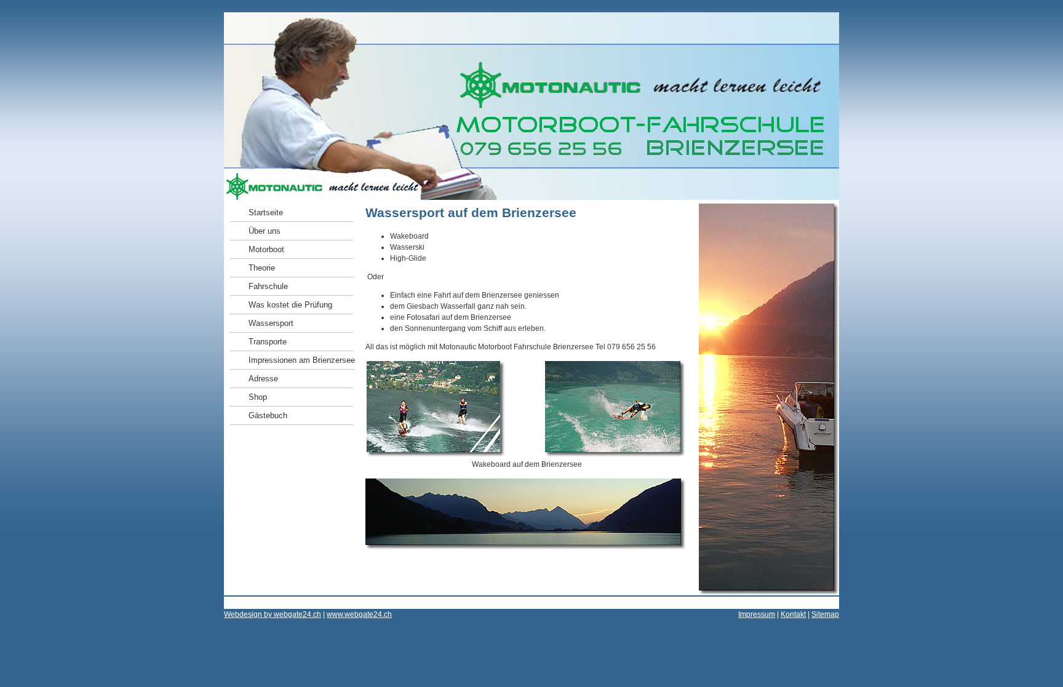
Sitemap (825, 614)
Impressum (756, 614)
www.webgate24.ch (359, 614)
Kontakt (793, 614)
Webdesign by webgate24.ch (272, 614)
